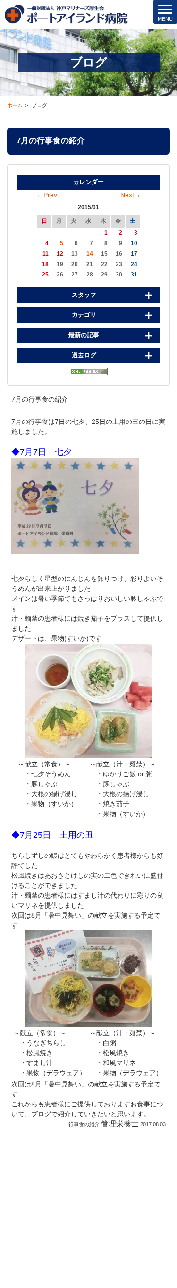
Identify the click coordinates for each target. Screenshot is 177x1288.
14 (89, 253)
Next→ (130, 195)
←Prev (47, 195)
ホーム (15, 105)
